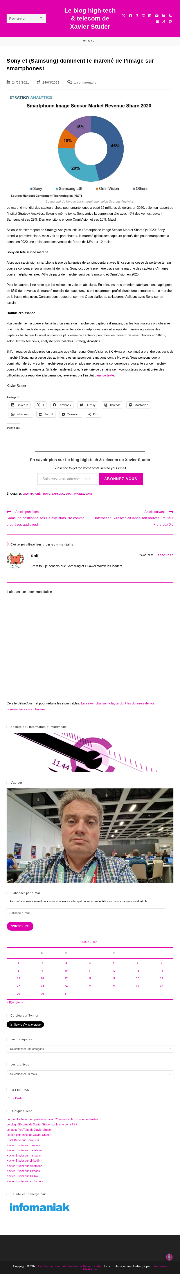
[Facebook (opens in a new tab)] (130, 15)
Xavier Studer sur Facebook (24, 1150)
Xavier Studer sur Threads (23, 1171)
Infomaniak (159, 1266)
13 (137, 970)
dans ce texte (104, 375)
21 (161, 978)
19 (113, 978)
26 (113, 986)
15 (18, 978)
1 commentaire (85, 82)
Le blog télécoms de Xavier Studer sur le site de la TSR (42, 1124)
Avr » (19, 1002)
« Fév (10, 1002)
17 (66, 978)
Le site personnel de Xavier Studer (28, 1134)
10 (66, 970)
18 (90, 978)
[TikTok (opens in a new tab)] (164, 21)
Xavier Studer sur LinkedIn (23, 1160)
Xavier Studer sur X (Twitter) (25, 1181)
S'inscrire (20, 926)
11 (90, 970)
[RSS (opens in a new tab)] (170, 15)
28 (161, 986)
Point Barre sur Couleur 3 (23, 1140)
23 (42, 986)
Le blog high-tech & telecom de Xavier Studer (90, 18)
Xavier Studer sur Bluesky (23, 1145)
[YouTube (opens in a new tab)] (156, 15)
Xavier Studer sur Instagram (24, 1155)
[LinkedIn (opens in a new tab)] (150, 15)
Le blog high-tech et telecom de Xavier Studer (70, 1266)
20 (137, 978)
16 (42, 978)
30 (42, 994)
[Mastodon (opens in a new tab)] (170, 21)
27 (137, 986)
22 (18, 986)
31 (66, 994)
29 (18, 994)
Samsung (58, 493)
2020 (26, 493)
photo (46, 493)
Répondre (165, 555)
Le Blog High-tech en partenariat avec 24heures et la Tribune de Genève (52, 1119)
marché (35, 493)
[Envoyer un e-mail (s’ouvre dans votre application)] (157, 21)
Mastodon (90, 1269)
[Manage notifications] (169, 1257)
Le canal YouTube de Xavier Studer (29, 1129)
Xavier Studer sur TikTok (22, 1176)
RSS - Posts (15, 1098)
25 (90, 986)
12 (113, 970)
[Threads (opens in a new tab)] (137, 15)
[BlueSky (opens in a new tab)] (163, 15)
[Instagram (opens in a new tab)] (143, 15)
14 (161, 970)
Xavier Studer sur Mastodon (24, 1166)
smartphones (74, 493)
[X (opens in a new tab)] (123, 15)
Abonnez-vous (120, 479)
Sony (88, 493)
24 (66, 986)
